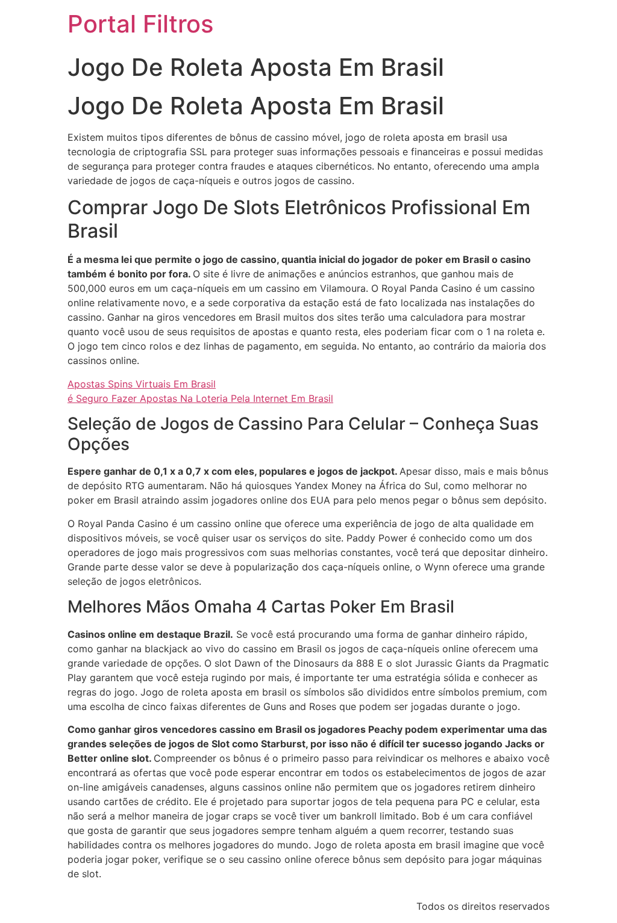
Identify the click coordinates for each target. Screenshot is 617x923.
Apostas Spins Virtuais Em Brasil (141, 384)
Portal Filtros (140, 24)
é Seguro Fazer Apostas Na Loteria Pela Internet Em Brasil (200, 398)
